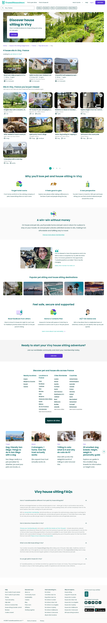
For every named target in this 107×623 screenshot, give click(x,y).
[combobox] (17, 8)
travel (8, 444)
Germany (72, 391)
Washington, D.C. (59, 394)
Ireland (71, 394)
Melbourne (57, 402)
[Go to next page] (60, 168)
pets (58, 444)
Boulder (56, 404)
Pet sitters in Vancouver (51, 612)
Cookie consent (9, 612)
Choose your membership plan (28, 528)
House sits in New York (71, 600)
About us (27, 592)
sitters (34, 444)
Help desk (7, 602)
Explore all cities (53, 420)
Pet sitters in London (50, 600)
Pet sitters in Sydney (50, 607)
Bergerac (41, 396)
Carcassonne (43, 409)
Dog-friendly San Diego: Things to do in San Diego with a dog (14, 451)
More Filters (72, 8)
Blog (26, 602)
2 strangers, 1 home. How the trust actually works (39, 451)
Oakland (56, 396)
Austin (56, 389)
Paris (40, 381)
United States (73, 379)
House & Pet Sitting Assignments (19, 46)
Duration (46, 8)
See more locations (45, 412)
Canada (71, 386)
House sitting (68, 592)
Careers (27, 600)
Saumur (26, 386)
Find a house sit (43, 2)
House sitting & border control (13, 607)
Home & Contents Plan (11, 605)
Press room (28, 605)
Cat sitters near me (50, 594)
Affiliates (27, 607)
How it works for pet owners (12, 592)
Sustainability (28, 597)
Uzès (40, 394)
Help (86, 2)
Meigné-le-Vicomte (29, 381)
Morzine (41, 391)
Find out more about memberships (53, 235)
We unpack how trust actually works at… (40, 460)
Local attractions (61, 8)
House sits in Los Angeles (71, 602)
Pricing (7, 597)
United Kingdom (74, 381)
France (34, 46)
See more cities (59, 409)
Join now (14, 35)
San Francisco (58, 391)
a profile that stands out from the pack (55, 528)
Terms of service (31, 621)
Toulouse (41, 386)
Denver (56, 381)
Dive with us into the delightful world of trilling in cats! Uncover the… (66, 461)
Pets (52, 8)
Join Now (100, 2)
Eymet (40, 401)
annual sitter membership (32, 512)
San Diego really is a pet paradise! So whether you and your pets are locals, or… (14, 463)
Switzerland (72, 402)
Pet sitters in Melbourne (51, 610)
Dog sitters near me (50, 597)
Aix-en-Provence (44, 406)
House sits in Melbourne (71, 607)
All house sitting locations (72, 612)
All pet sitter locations (51, 615)
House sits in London (70, 597)
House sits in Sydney (70, 605)
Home (5, 46)
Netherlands (73, 407)
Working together (30, 610)
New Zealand (73, 399)
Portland (56, 386)
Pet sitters (47, 592)
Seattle (56, 384)
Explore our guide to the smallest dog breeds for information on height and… (92, 463)
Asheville (56, 407)
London (56, 379)
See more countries (75, 409)
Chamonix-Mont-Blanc (45, 399)
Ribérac (41, 404)
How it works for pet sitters (12, 594)
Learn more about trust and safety (52, 331)
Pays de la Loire (43, 46)
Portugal (72, 404)
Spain (71, 396)
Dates (39, 8)
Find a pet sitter (32, 2)
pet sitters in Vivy (15, 54)
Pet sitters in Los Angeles (51, 605)
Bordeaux (41, 384)
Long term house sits (70, 594)
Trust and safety (9, 600)
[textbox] (17, 8)
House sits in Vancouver (71, 610)
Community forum (30, 594)
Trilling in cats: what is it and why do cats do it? (66, 450)
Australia (72, 384)
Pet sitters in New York (51, 602)
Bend (55, 399)
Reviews (7, 610)
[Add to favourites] (24, 61)
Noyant (26, 384)
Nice (40, 389)
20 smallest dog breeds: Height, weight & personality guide (91, 451)
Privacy (42, 621)
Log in (91, 2)
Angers (26, 379)
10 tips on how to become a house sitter (42, 536)
